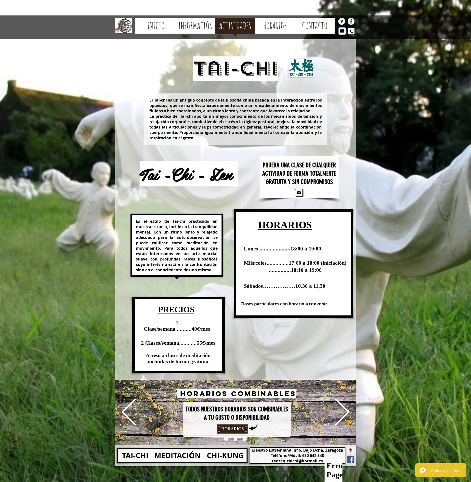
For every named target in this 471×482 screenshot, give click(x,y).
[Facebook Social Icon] (350, 459)
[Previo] (129, 412)
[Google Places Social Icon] (350, 450)
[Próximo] (342, 412)
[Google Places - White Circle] (341, 21)
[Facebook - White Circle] (351, 21)
